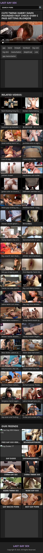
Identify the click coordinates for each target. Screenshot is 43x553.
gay (4, 48)
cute (36, 52)
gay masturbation (9, 56)
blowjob (17, 48)
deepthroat (28, 52)
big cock (36, 48)
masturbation (16, 52)
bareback (26, 48)
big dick (5, 52)
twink (10, 48)
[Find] (40, 7)
